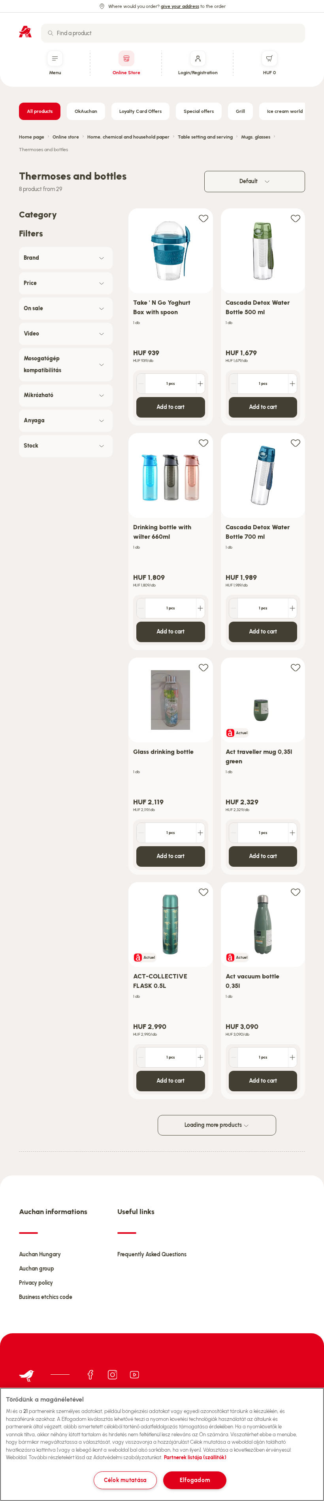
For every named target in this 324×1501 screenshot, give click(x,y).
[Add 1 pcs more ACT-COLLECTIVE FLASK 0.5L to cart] (200, 1057)
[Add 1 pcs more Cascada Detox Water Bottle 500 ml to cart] (292, 384)
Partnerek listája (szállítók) (195, 1457)
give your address (180, 6)
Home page (31, 137)
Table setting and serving (205, 137)
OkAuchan (86, 111)
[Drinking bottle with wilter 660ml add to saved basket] (203, 443)
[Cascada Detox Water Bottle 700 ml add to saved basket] (295, 443)
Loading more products (214, 1125)
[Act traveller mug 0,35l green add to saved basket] (295, 667)
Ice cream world (285, 111)
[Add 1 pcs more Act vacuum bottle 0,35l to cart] (292, 1057)
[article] (170, 317)
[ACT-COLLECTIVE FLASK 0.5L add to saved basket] (203, 892)
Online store (66, 137)
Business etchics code (45, 1297)
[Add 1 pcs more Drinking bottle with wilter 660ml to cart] (200, 608)
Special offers (199, 111)
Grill (240, 111)
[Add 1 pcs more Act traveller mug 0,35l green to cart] (292, 833)
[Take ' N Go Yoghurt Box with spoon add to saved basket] (203, 218)
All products (40, 111)
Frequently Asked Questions (151, 1254)
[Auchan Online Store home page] (25, 31)
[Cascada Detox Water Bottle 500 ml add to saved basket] (295, 218)
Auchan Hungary (40, 1254)
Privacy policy (36, 1283)
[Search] (50, 33)
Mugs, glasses (255, 137)
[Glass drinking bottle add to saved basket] (203, 667)
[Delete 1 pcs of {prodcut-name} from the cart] (141, 384)
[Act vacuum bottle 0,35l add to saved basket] (295, 892)
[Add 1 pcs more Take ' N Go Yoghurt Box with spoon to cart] (200, 384)
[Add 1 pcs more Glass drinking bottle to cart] (200, 833)
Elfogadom (195, 1480)
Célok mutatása (125, 1480)
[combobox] (173, 33)
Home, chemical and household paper (128, 137)
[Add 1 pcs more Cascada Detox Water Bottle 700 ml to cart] (292, 608)
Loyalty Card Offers (140, 111)
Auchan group (36, 1268)
